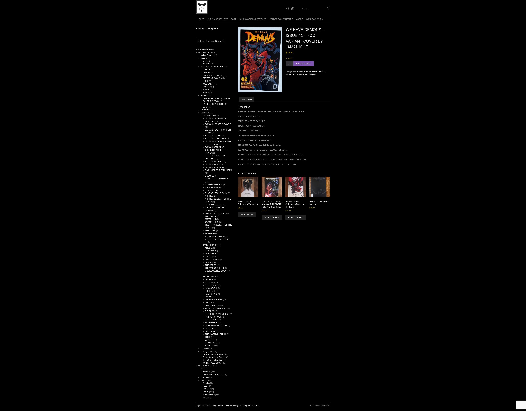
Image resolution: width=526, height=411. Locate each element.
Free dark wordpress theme (320, 405)
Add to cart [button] (271, 217)
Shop (201, 19)
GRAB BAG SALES (314, 19)
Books (300, 71)
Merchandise (292, 74)
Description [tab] (246, 99)
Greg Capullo (217, 406)
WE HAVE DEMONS (307, 74)
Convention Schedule (281, 19)
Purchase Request (218, 19)
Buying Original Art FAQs (252, 19)
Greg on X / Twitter (251, 406)
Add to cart (303, 64)
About (299, 19)
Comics (307, 71)
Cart (233, 19)
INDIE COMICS (319, 71)
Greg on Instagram (233, 406)
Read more (247, 214)
